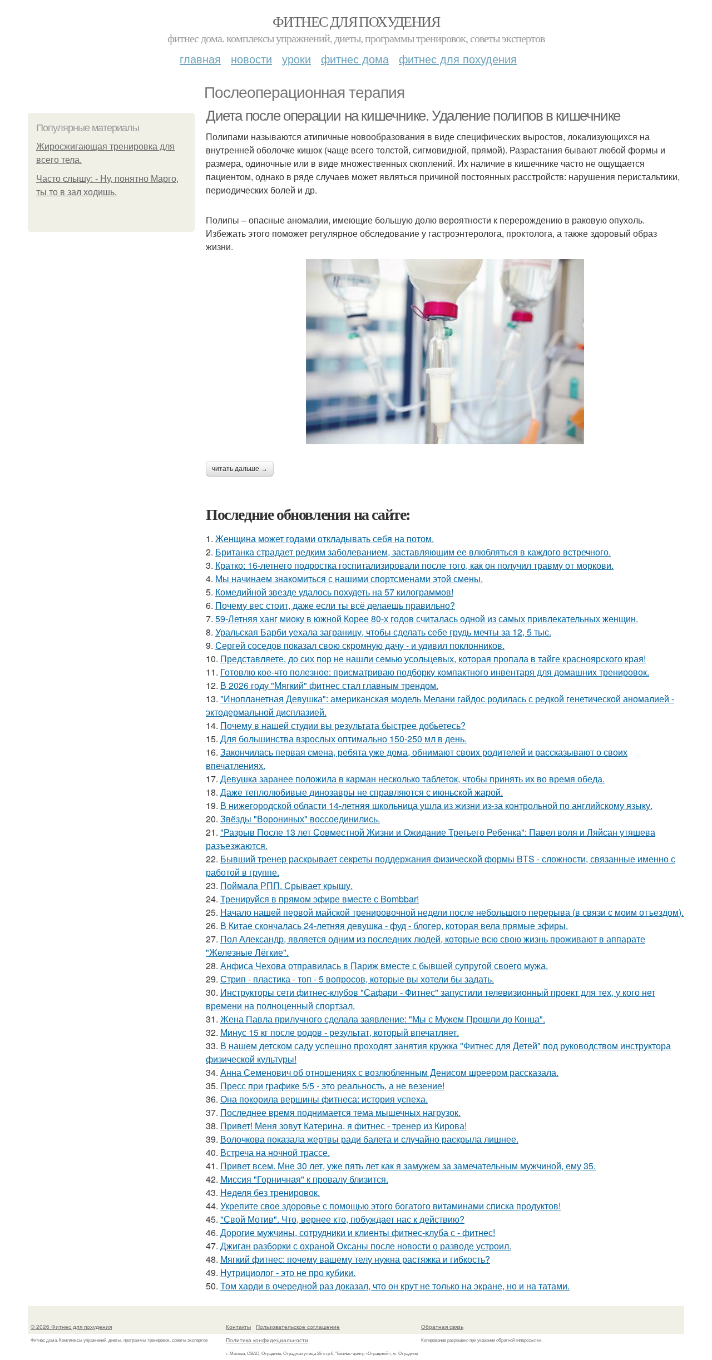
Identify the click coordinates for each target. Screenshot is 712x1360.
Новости (251, 59)
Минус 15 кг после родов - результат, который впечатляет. (339, 1032)
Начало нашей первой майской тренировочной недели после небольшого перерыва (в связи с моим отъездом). (452, 912)
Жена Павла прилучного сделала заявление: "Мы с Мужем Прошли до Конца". (382, 1018)
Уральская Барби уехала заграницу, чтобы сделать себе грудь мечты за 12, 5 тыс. (383, 632)
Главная (200, 59)
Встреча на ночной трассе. (275, 1152)
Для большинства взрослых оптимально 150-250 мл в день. (343, 738)
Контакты (238, 1327)
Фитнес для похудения (356, 21)
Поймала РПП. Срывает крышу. (286, 885)
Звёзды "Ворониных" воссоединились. (300, 818)
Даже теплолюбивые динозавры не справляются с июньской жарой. (361, 792)
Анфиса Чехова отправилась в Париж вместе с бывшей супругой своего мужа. (384, 965)
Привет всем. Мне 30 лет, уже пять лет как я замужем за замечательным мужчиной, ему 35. (408, 1165)
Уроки (296, 59)
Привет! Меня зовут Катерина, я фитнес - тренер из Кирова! (343, 1125)
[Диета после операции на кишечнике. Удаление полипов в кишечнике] (445, 351)
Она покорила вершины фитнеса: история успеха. (324, 1099)
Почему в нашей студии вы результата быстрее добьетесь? (343, 725)
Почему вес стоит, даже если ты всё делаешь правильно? (335, 605)
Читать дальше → (240, 469)
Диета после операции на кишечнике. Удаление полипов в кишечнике (413, 115)
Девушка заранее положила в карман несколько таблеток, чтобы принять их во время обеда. (412, 778)
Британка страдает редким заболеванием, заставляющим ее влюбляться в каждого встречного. (413, 551)
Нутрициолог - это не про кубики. (287, 1272)
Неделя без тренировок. (270, 1192)
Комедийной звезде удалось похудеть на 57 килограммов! (334, 591)
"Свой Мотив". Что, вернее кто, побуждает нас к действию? (342, 1219)
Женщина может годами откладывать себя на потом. (324, 538)
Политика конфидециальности (267, 1340)
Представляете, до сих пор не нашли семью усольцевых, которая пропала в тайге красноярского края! (433, 658)
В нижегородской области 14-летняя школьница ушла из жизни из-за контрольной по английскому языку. (436, 805)
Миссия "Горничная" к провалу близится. (304, 1179)
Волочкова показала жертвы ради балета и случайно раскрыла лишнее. (369, 1139)
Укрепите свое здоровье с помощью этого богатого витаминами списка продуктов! (390, 1205)
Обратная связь (442, 1327)
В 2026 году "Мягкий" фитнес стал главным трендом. (329, 685)
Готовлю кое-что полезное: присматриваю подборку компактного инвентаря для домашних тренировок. (434, 672)
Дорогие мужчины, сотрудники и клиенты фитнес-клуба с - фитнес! (357, 1232)
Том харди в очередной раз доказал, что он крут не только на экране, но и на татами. (395, 1285)
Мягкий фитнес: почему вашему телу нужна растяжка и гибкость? (355, 1259)
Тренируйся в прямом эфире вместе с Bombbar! (319, 898)
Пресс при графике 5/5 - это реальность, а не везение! (332, 1085)
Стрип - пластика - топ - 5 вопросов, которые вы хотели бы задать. (357, 978)
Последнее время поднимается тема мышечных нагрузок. (340, 1112)
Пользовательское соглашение (298, 1327)
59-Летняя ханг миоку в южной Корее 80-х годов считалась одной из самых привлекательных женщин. (426, 618)
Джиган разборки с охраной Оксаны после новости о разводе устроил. (365, 1245)
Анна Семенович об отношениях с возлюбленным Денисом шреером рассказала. (389, 1072)
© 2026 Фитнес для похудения (71, 1327)
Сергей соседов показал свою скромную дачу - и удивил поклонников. (360, 645)
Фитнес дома (355, 59)
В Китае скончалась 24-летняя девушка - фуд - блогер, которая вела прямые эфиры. (394, 925)
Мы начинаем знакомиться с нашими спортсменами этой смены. (349, 578)
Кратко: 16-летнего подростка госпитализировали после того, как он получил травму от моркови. (414, 565)
